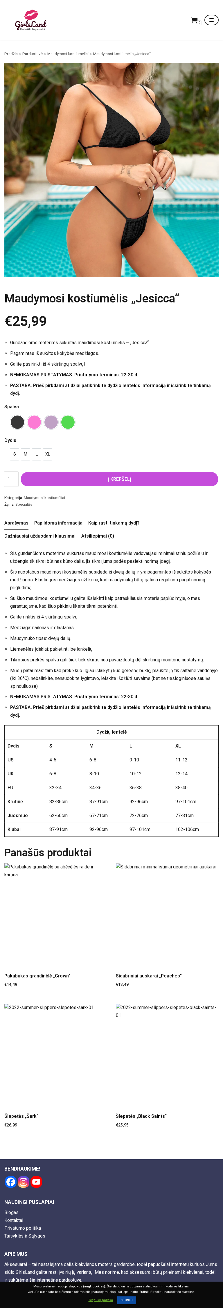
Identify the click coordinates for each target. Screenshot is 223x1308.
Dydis (10, 440)
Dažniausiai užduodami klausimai (39, 536)
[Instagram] (23, 1182)
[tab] (16, 523)
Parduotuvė (32, 53)
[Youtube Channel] (36, 1182)
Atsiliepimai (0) (97, 536)
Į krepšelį (119, 479)
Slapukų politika (101, 1300)
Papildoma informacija (58, 523)
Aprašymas (16, 523)
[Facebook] (11, 1182)
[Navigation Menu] (211, 20)
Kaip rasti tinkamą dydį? (114, 523)
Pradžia (11, 53)
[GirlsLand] (30, 20)
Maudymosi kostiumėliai (68, 53)
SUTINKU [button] (127, 1300)
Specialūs (23, 504)
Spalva (11, 406)
